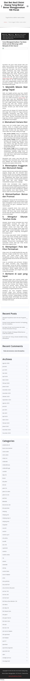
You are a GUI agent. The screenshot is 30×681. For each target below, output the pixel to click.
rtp (3, 558)
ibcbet (4, 478)
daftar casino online (13, 35)
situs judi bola (6, 581)
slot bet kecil (6, 598)
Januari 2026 (6, 386)
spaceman (5, 644)
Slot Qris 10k (6, 627)
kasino (19, 35)
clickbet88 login (6, 468)
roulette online (6, 554)
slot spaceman (6, 634)
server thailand (6, 574)
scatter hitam (6, 571)
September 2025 (7, 399)
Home (5, 22)
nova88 (4, 541)
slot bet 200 (6, 594)
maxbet (4, 531)
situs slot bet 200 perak (8, 588)
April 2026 (5, 376)
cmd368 (4, 471)
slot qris (5, 624)
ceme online (5, 455)
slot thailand (6, 637)
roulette (5, 551)
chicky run (5, 458)
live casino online (9, 37)
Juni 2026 (5, 370)
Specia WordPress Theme (15, 676)
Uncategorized (6, 661)
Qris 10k (5, 544)
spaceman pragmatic (8, 647)
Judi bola (5, 498)
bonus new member (7, 448)
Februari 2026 (6, 383)
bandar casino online (21, 34)
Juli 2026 (5, 366)
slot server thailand (7, 631)
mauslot (4, 528)
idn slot (4, 484)
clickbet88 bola (6, 465)
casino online (5, 35)
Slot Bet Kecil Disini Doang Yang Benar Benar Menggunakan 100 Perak (14, 6)
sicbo (4, 578)
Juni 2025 (5, 409)
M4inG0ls (5, 34)
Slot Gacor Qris (6, 621)
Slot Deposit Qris (7, 611)
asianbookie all (6, 445)
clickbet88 (5, 461)
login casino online (18, 37)
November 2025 (7, 393)
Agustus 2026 (6, 363)
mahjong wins (6, 521)
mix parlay (5, 538)
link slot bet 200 (6, 504)
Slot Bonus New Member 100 (10, 601)
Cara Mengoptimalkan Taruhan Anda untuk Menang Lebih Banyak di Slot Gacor (14, 44)
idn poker (5, 481)
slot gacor (12, 34)
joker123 (5, 488)
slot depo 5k (6, 608)
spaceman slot (6, 651)
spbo (4, 654)
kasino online (22, 97)
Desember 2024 (7, 429)
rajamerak (5, 548)
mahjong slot (6, 514)
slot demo (5, 604)
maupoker (5, 524)
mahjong (5, 511)
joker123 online (6, 491)
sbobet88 (5, 564)
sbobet (4, 561)
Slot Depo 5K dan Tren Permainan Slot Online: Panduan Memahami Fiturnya (14, 328)
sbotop (4, 568)
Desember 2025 (7, 389)
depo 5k (4, 475)
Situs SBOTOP (6, 584)
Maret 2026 (5, 380)
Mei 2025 (5, 413)
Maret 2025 (5, 419)
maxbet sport (6, 534)
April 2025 (5, 416)
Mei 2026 (5, 373)
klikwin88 (5, 501)
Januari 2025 (6, 426)
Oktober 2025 (6, 396)
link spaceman (6, 508)
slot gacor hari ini (7, 618)
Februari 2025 (6, 423)
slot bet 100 (6, 591)
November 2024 (7, 433)
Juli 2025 (5, 406)
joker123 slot (6, 494)
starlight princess (7, 657)
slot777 (4, 641)
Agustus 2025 (6, 403)
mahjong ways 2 (7, 518)
